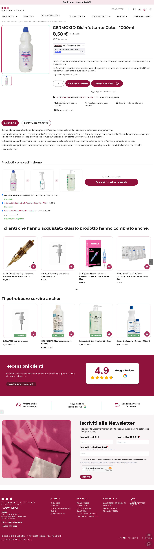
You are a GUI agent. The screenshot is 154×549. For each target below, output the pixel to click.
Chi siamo (55, 503)
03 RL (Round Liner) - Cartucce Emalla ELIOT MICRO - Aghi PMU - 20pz (94, 276)
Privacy (94, 459)
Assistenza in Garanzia (84, 509)
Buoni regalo (58, 514)
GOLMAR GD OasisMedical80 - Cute (19, 211)
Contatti (55, 506)
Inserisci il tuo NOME (89, 437)
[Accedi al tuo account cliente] (139, 9)
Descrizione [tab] (10, 123)
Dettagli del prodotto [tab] (36, 123)
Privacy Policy (110, 511)
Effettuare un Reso (87, 514)
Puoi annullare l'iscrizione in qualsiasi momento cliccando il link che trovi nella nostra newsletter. (109, 462)
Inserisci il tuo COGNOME (127, 437)
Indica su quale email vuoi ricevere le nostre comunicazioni (97, 449)
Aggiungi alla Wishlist (101, 91)
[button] (76, 289)
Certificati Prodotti (87, 516)
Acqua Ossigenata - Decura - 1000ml (133, 341)
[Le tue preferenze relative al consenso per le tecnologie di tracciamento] (2, 412)
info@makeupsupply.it (11, 522)
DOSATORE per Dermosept (15, 341)
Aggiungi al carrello (78, 83)
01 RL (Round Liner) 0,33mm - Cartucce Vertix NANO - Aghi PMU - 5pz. (132, 276)
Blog (53, 511)
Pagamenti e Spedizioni (83, 504)
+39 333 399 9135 (9, 526)
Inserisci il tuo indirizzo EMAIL (93, 447)
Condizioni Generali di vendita (114, 504)
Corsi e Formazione (61, 508)
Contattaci (118, 9)
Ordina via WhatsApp (104, 83)
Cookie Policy (104, 459)
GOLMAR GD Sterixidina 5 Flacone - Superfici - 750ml (26, 203)
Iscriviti (86, 477)
